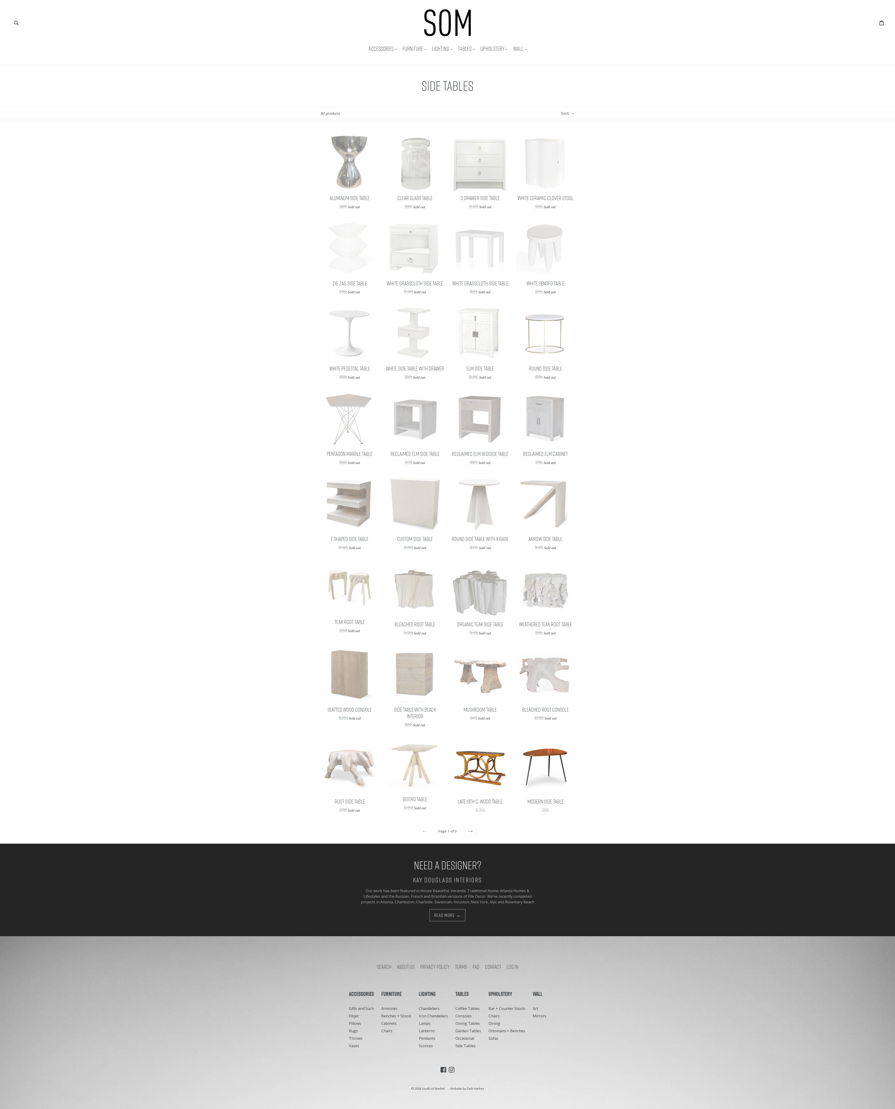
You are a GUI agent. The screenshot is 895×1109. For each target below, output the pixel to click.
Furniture (416, 49)
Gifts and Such (361, 1008)
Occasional (464, 1038)
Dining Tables (467, 1023)
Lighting (443, 49)
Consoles (463, 1016)
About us (406, 967)
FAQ (476, 967)
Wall (521, 49)
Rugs (353, 1030)
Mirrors (539, 1016)
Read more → (447, 915)
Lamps (424, 1023)
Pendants (427, 1038)
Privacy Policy (434, 967)
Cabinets (389, 1023)
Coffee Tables (467, 1008)
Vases (354, 1045)
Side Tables (465, 1045)
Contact (493, 967)
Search (384, 967)
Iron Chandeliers (433, 1016)
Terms (461, 967)
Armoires (389, 1008)
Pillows (355, 1023)
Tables (467, 49)
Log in (512, 967)
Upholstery (495, 49)
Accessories (383, 49)
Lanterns (427, 1030)
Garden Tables (468, 1030)
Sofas (493, 1038)
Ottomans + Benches (507, 1030)
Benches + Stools (396, 1016)
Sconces (426, 1045)
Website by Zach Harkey (467, 1088)
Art (535, 1008)
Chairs (386, 1030)
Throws (355, 1038)
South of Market (433, 1088)
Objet (353, 1016)
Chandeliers (429, 1008)
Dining (494, 1023)
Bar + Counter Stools (507, 1008)
